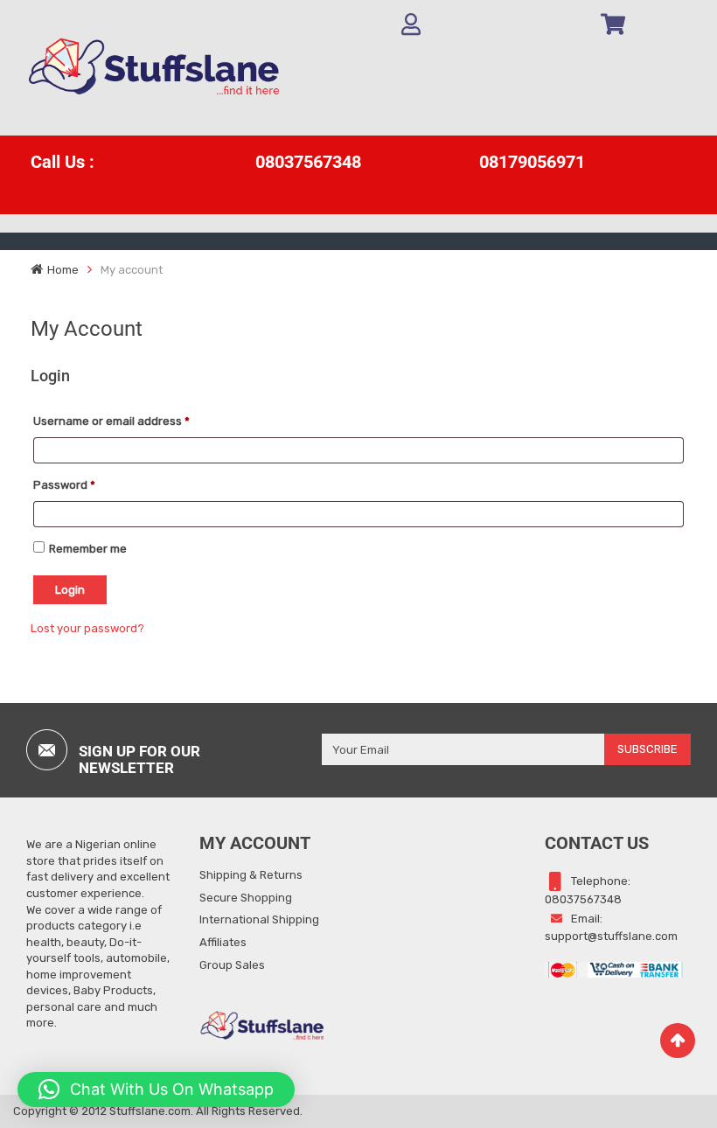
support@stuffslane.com (611, 936)
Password (64, 484)
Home (63, 269)
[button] (156, 1089)
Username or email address (111, 421)
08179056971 (532, 161)
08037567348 (308, 161)
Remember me (88, 548)
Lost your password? (87, 628)
